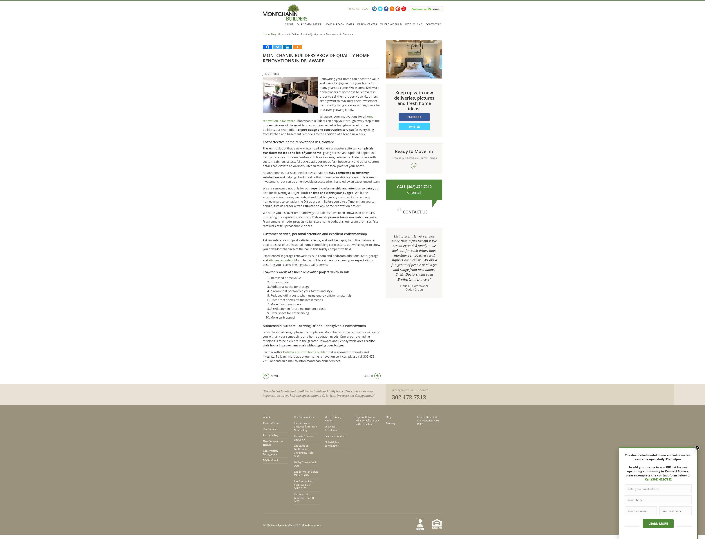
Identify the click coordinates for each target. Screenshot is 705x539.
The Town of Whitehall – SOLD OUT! (304, 498)
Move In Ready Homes (339, 24)
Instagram (374, 8)
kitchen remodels (281, 260)
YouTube (403, 8)
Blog (365, 8)
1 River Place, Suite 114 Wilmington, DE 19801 (428, 420)
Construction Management (270, 453)
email (416, 192)
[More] (297, 47)
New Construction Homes (273, 443)
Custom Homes (271, 423)
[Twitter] (277, 47)
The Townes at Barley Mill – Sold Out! (306, 473)
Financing (353, 8)
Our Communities (309, 24)
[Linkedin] (287, 47)
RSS (392, 8)
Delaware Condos (334, 436)
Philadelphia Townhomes (332, 444)
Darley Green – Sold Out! (305, 464)
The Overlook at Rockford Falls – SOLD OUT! (303, 485)
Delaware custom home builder (305, 352)
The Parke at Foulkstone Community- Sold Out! (303, 451)
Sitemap (390, 423)
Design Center (367, 24)
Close (697, 448)
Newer (272, 376)
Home (266, 34)
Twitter (380, 8)
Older (368, 376)
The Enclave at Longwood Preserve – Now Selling (306, 427)
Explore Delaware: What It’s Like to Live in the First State (367, 420)
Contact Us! (434, 24)
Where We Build (391, 24)
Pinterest (397, 8)
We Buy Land (413, 24)
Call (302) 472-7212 (658, 479)
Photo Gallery (271, 435)
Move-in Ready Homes (333, 419)
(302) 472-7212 (419, 186)
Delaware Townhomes (332, 428)
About (289, 24)
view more (414, 166)
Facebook (386, 8)
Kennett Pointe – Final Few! (303, 438)
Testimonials (270, 429)
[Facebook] (267, 47)
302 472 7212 (409, 397)
